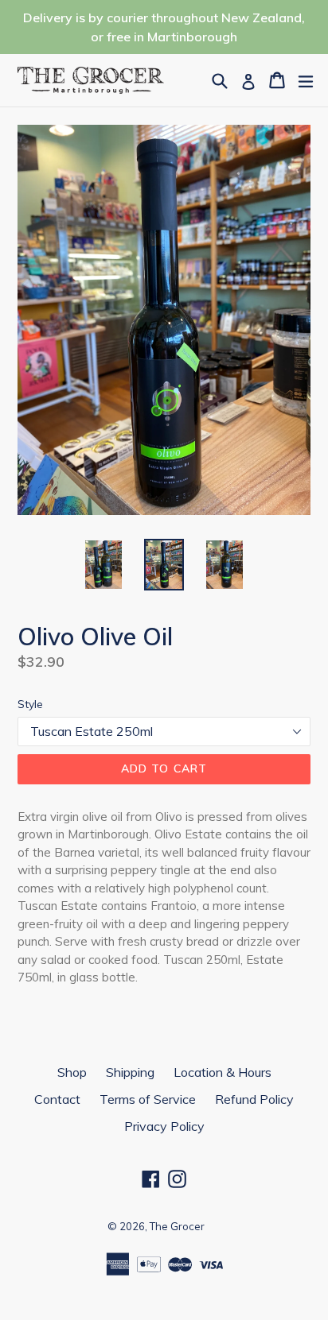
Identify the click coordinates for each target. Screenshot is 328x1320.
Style (30, 704)
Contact (57, 1099)
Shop (72, 1072)
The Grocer (177, 1226)
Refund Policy (254, 1099)
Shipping (130, 1072)
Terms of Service (148, 1099)
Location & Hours (222, 1072)
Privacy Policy (164, 1126)
